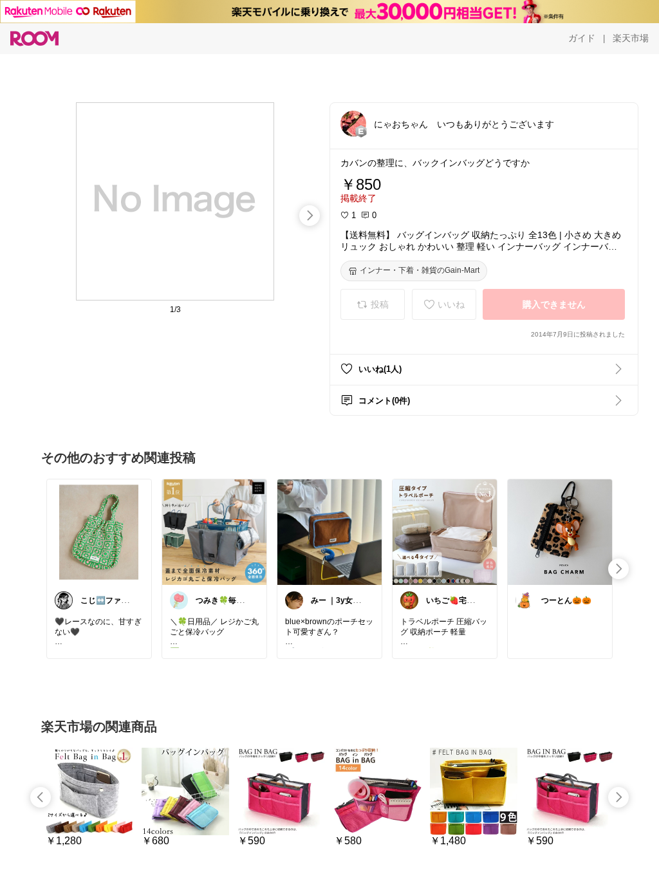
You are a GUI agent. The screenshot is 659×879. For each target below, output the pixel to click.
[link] (99, 531)
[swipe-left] (40, 797)
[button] (353, 123)
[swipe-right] (309, 215)
